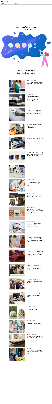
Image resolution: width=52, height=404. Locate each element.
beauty (7, 3)
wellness (17, 3)
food (12, 3)
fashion (2, 3)
